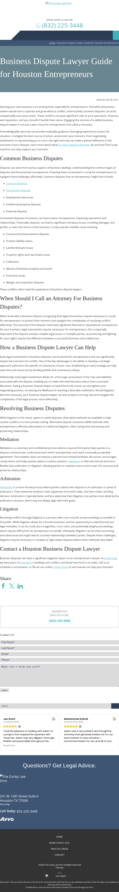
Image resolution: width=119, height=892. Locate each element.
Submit (4, 690)
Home (52, 42)
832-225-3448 (27, 811)
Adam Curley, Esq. (59, 842)
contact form (60, 567)
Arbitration (6, 487)
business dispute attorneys (74, 145)
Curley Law (110, 558)
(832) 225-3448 (59, 620)
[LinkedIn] (20, 586)
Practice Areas (59, 848)
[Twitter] (12, 586)
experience (26, 562)
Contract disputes (16, 183)
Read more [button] (9, 745)
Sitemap (59, 867)
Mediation (74, 461)
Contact (59, 854)
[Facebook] (3, 586)
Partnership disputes (18, 190)
